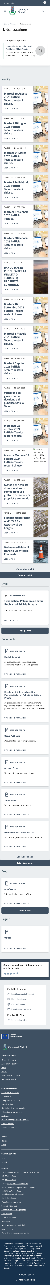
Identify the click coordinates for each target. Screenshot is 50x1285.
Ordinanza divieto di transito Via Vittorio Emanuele (16, 550)
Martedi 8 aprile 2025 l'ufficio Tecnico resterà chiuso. (14, 368)
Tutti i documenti (25, 863)
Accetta (27, 1280)
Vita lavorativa (7, 1096)
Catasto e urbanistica (10, 1092)
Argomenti (13, 24)
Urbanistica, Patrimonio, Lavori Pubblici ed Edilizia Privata (19, 47)
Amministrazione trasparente (13, 1209)
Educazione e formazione (11, 1111)
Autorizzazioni (7, 1104)
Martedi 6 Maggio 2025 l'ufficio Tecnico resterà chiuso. (15, 338)
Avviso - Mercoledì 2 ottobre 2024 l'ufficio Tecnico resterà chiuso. (16, 460)
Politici (4, 1071)
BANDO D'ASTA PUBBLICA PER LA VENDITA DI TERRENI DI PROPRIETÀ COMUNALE (15, 276)
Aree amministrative (9, 1063)
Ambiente (5, 1115)
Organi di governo (8, 1059)
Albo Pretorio (6, 1213)
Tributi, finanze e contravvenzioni (15, 1119)
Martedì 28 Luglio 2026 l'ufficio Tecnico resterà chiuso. (15, 128)
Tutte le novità (25, 575)
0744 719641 (10, 1179)
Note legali (5, 1221)
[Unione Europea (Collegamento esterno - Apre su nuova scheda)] (25, 1036)
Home (5, 24)
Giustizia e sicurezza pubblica (13, 1108)
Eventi (4, 1161)
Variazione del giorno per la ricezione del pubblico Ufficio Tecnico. (14, 399)
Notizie (4, 1140)
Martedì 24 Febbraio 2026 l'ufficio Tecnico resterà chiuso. (16, 187)
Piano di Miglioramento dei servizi (15, 1232)
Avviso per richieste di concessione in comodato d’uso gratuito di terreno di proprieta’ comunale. (17, 492)
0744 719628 (10, 1175)
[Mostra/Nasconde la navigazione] (4, 10)
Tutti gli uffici (25, 630)
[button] (9, 3)
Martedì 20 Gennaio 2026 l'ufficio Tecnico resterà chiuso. (16, 243)
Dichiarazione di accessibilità (13, 1225)
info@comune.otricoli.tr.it (17, 1183)
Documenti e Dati (8, 1079)
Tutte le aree (25, 910)
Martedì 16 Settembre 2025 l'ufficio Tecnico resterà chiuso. (14, 309)
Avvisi (3, 1144)
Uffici (3, 1067)
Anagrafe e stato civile (10, 1100)
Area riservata (7, 1229)
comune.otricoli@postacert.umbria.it (20, 1187)
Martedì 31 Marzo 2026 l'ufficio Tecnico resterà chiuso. (15, 158)
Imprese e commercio (10, 1127)
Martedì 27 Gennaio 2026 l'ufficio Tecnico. (16, 215)
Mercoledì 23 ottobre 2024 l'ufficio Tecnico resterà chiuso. (14, 430)
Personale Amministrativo (12, 1075)
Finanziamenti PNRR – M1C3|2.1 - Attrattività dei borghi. (17, 523)
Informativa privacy (9, 1217)
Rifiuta (26, 1274)
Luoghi (4, 1158)
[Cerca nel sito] (43, 11)
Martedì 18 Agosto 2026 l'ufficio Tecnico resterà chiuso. (15, 98)
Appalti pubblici (7, 1123)
